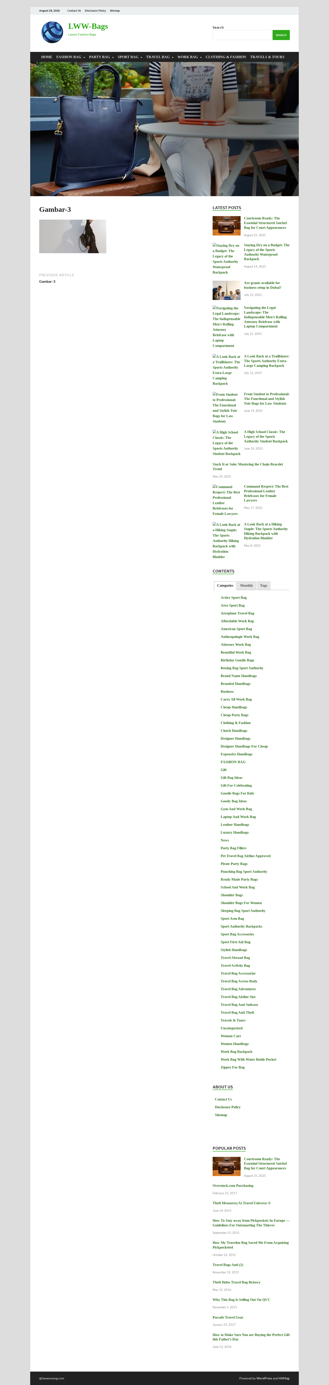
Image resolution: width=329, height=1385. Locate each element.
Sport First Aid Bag (235, 942)
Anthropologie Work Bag (240, 637)
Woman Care (231, 1036)
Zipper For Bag (233, 1067)
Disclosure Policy (95, 10)
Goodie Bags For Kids (237, 793)
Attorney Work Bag (236, 644)
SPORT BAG (128, 57)
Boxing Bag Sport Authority (242, 668)
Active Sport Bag (234, 597)
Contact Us (74, 10)
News (225, 840)
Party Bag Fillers (233, 848)
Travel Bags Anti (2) (228, 1265)
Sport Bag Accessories (237, 934)
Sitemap (115, 10)
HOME (46, 57)
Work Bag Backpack (236, 1052)
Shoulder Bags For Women (241, 903)
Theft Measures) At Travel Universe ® (242, 1203)
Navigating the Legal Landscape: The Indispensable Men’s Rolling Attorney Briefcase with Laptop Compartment (265, 317)
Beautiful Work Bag (236, 652)
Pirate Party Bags (234, 864)
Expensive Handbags (236, 754)
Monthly (246, 585)
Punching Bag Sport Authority (244, 871)
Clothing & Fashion (226, 57)
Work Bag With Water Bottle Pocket (248, 1059)
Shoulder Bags (232, 895)
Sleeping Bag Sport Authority (243, 911)
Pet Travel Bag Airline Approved (246, 856)
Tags (263, 585)
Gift (223, 770)
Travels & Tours (267, 57)
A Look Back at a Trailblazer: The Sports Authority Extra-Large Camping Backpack (266, 360)
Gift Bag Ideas (231, 778)
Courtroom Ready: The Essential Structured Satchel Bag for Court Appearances (265, 222)
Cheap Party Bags (234, 715)
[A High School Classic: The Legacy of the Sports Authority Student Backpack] (227, 432)
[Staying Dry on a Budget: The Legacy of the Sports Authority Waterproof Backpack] (227, 246)
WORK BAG (187, 57)
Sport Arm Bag (232, 918)
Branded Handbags (235, 684)
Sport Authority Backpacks (241, 926)
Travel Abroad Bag (235, 958)
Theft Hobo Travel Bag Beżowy (237, 1282)
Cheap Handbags (234, 707)
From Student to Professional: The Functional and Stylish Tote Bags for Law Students (266, 398)
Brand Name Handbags (239, 676)
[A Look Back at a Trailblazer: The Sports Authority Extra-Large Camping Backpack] (227, 357)
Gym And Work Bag (236, 809)
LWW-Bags (88, 26)
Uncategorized (232, 1028)
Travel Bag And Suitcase (239, 1005)
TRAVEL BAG (158, 57)
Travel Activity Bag (235, 965)
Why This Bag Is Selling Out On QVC (241, 1300)
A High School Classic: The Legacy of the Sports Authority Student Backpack (266, 436)
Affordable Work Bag (237, 621)
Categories (225, 585)
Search (218, 27)
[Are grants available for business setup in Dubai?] (227, 283)
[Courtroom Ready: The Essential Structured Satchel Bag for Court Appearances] (227, 219)
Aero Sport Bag (233, 605)
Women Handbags (235, 1044)
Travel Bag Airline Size (238, 997)
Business (227, 691)
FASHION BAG (68, 57)
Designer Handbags (235, 738)
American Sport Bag (236, 629)
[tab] (225, 585)
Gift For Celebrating (236, 785)
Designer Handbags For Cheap (244, 746)
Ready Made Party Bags (239, 879)
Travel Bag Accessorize (238, 973)
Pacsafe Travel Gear (228, 1317)
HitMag (284, 1378)
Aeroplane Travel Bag (237, 613)
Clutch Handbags (234, 731)
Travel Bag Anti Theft (237, 1012)
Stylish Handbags (234, 950)
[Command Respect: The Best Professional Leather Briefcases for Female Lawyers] (227, 487)
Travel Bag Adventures (238, 989)
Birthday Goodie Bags (237, 660)
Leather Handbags (235, 824)
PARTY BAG (99, 57)
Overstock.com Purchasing (233, 1185)
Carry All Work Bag (236, 699)
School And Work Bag (238, 887)
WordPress (264, 1378)
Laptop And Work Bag (238, 817)
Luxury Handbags (235, 832)
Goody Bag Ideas (234, 801)
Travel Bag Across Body (239, 981)
